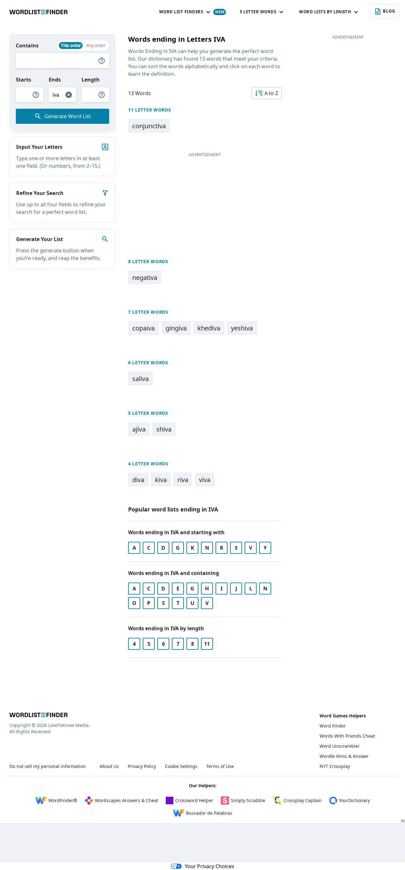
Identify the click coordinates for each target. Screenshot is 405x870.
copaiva (143, 328)
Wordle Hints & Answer (344, 756)
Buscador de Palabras (209, 813)
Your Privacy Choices (209, 866)
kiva (161, 479)
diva (138, 479)
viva (204, 479)
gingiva (176, 328)
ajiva (139, 429)
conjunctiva (149, 126)
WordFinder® (62, 800)
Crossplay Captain (303, 800)
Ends (55, 79)
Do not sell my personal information (47, 766)
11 (207, 643)
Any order (95, 45)
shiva (163, 429)
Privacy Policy (142, 766)
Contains (27, 45)
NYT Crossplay (335, 766)
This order (71, 45)
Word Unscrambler (340, 746)
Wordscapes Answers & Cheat (126, 800)
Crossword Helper (194, 800)
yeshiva (242, 328)
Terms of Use (220, 766)
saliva (140, 378)
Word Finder (333, 726)
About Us (109, 766)
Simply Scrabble (248, 800)
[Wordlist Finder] (38, 715)
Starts (23, 79)
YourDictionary (354, 800)
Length (91, 79)
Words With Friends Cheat (347, 736)
